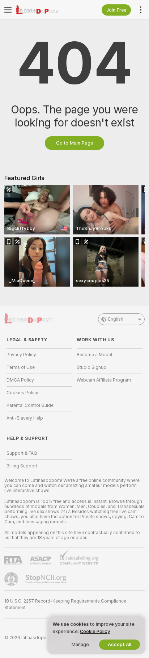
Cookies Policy (22, 392)
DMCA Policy (20, 380)
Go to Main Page (74, 143)
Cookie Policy (95, 631)
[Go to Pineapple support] (12, 579)
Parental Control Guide (30, 405)
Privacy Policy (21, 354)
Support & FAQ (22, 453)
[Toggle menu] (8, 10)
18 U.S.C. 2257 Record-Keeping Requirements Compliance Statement (65, 604)
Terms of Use (21, 367)
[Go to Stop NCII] (46, 579)
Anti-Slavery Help (25, 418)
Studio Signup (91, 367)
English (115, 319)
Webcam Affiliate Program (104, 380)
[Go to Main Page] (45, 9)
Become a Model (94, 354)
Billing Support (22, 465)
